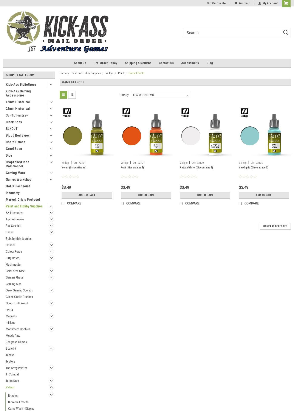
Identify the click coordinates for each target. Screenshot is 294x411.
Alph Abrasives (15, 219)
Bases (10, 232)
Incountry (13, 193)
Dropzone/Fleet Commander (17, 164)
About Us (80, 63)
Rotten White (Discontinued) (196, 167)
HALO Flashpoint (18, 186)
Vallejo (10, 387)
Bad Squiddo (13, 226)
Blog (210, 63)
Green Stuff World (17, 303)
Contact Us (166, 63)
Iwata (9, 310)
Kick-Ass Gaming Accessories (18, 93)
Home (63, 73)
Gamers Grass (14, 277)
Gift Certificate (216, 3)
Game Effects (136, 73)
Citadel (10, 245)
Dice (9, 155)
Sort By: (124, 95)
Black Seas (14, 122)
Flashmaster (13, 264)
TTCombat (12, 374)
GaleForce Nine (15, 271)
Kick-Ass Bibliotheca (21, 85)
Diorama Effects (18, 402)
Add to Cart (86, 195)
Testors (10, 361)
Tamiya (10, 355)
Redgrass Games (16, 342)
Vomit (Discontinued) (74, 167)
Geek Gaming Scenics (19, 290)
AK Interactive (14, 213)
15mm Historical (18, 102)
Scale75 (11, 348)
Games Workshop (18, 179)
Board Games (15, 142)
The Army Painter (16, 368)
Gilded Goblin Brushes (19, 297)
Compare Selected (275, 226)
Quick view (87, 156)
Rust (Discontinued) (132, 167)
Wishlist (244, 3)
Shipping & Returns (138, 63)
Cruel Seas (14, 149)
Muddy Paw (13, 336)
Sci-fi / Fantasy (17, 115)
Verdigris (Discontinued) (253, 167)
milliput (10, 323)
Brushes (13, 396)
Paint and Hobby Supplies (24, 206)
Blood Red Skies (18, 135)
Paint (121, 73)
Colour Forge (14, 252)
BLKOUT (12, 129)
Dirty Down (12, 258)
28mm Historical (18, 109)
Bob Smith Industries (19, 239)
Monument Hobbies (18, 329)
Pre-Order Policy (105, 63)
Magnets (11, 316)
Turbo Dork (12, 381)
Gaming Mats (15, 173)
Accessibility (190, 63)
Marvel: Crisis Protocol (23, 200)
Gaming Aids (14, 284)
